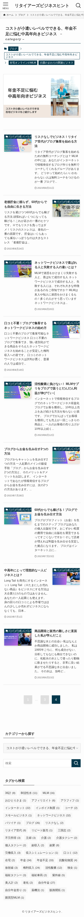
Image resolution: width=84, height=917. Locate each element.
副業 (54, 845)
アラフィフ (70, 800)
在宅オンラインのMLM (23, 62)
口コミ (70, 852)
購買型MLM (14, 897)
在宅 (10, 860)
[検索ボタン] (78, 5)
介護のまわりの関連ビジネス (56, 62)
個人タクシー (15, 845)
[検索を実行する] (76, 763)
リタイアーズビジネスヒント (42, 6)
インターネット (17, 808)
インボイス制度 (48, 808)
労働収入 (13, 852)
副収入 (38, 845)
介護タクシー (66, 837)
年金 (26, 860)
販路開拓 (57, 890)
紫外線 (58, 875)
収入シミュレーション (42, 852)
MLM (49, 793)
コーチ (71, 808)
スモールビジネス (18, 815)
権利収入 (31, 867)
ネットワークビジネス (54, 815)
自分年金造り (15, 890)
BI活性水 (29, 793)
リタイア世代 (15, 830)
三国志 (64, 830)
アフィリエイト (43, 800)
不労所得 (13, 837)
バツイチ (13, 823)
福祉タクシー (15, 875)
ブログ (13, 48)
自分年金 (46, 882)
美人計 (11, 882)
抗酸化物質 (68, 860)
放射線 (11, 867)
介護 (46, 837)
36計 (10, 793)
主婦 (31, 837)
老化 (28, 882)
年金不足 (45, 860)
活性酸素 (53, 867)
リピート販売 (42, 830)
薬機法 (38, 890)
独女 (72, 867)
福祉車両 (39, 875)
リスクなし (54, 823)
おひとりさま (15, 800)
